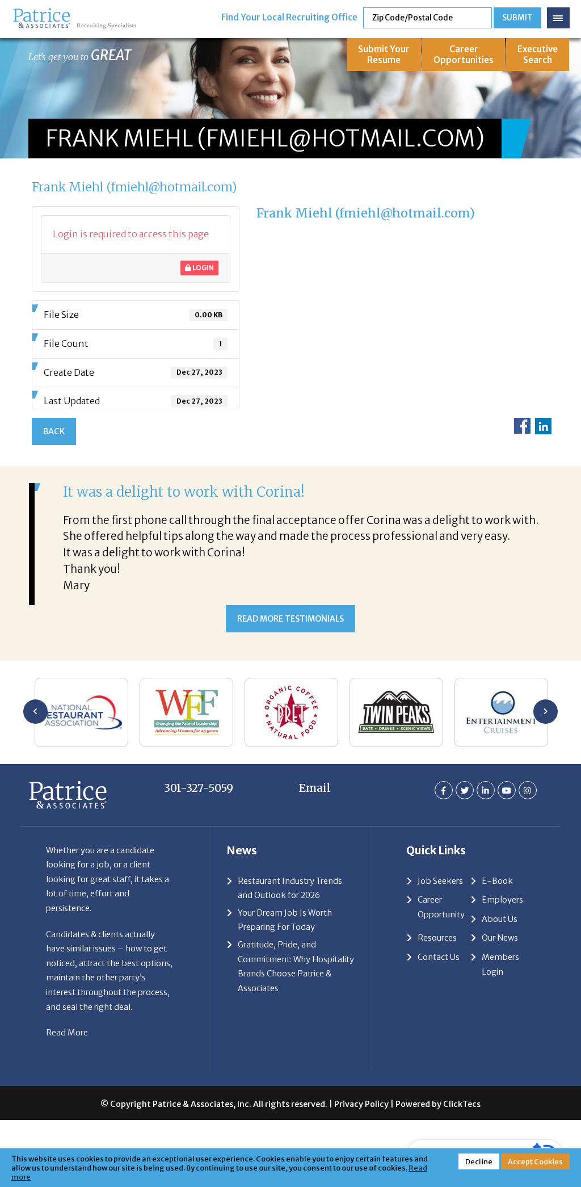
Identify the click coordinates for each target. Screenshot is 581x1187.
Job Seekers (440, 881)
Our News (500, 938)
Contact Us (439, 957)
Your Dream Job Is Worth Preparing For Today (285, 920)
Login (202, 267)
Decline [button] (478, 1161)
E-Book (497, 881)
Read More (67, 1032)
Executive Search (537, 54)
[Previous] (35, 711)
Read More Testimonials (290, 619)
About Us (499, 919)
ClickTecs (462, 1104)
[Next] (545, 711)
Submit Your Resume (384, 54)
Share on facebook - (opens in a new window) (522, 426)
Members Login (500, 964)
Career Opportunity (441, 907)
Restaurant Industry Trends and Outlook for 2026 (290, 888)
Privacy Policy (361, 1104)
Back (54, 431)
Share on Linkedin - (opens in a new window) (543, 426)
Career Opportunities (463, 54)
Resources (437, 938)
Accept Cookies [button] (535, 1161)
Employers (502, 900)
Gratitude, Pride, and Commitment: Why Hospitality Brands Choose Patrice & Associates (296, 966)
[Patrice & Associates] (74, 13)
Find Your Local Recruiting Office (289, 17)
